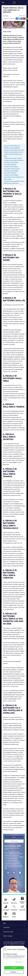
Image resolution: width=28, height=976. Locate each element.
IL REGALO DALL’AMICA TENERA (13, 158)
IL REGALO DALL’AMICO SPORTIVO (13, 160)
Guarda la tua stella (8, 931)
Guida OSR (5, 15)
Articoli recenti (14, 841)
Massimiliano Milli (12, 846)
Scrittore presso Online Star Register (11, 848)
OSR (4, 923)
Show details (19, 962)
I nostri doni (6, 927)
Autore (14, 837)
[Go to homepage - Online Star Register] (14, 2)
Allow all (14, 967)
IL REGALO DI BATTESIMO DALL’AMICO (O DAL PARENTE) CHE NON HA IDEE (14, 177)
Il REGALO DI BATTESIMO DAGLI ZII (13, 152)
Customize (13, 972)
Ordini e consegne (8, 936)
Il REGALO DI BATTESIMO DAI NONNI (14, 150)
